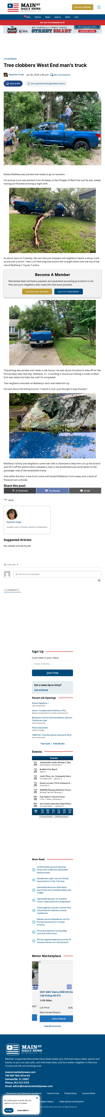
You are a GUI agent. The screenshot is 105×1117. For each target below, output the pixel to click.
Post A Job (45, 743)
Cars (77, 17)
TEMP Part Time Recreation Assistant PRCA (51, 735)
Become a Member (82, 7)
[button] (35, 986)
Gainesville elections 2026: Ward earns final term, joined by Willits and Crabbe (54, 890)
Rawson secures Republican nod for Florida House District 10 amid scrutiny (53, 922)
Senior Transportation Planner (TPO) (49, 710)
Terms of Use (53, 1093)
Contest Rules (88, 1093)
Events (38, 17)
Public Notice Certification (71, 1101)
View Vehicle (52, 1018)
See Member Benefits (37, 291)
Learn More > (23, 1110)
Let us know (41, 690)
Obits (67, 17)
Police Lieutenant (40, 727)
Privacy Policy (70, 1093)
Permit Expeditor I (40, 703)
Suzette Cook (16, 74)
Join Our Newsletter (68, 291)
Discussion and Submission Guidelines (23, 1093)
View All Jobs (59, 743)
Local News (10, 58)
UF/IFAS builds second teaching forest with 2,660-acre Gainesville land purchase (52, 870)
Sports (58, 17)
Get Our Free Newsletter (51, 22)
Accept (9, 1110)
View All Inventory (52, 1026)
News (47, 17)
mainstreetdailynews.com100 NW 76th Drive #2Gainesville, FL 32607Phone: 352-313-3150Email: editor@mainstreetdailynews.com (29, 1079)
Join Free (52, 673)
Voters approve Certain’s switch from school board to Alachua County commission (54, 910)
